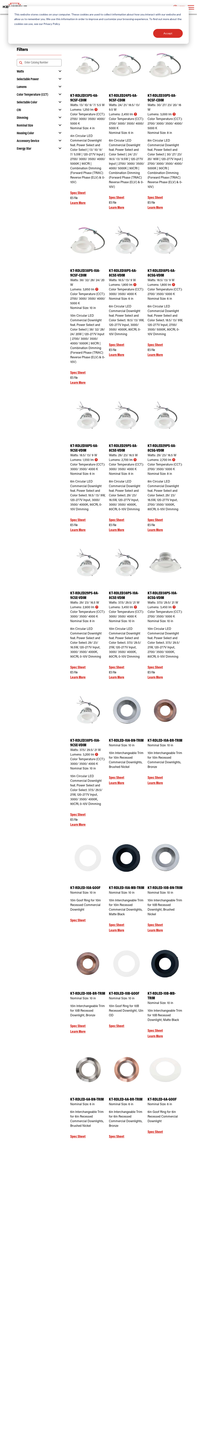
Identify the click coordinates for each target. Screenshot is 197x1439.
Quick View (88, 81)
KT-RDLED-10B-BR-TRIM (87, 994)
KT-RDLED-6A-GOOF (162, 1100)
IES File (74, 198)
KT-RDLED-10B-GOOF (124, 994)
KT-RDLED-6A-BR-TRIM (126, 1100)
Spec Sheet (78, 193)
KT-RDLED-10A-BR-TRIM (165, 741)
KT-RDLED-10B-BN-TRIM (165, 888)
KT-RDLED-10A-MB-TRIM (126, 888)
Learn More (78, 203)
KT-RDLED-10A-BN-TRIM (126, 741)
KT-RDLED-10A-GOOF (85, 888)
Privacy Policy (51, 23)
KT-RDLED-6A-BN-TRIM (87, 1100)
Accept (168, 33)
